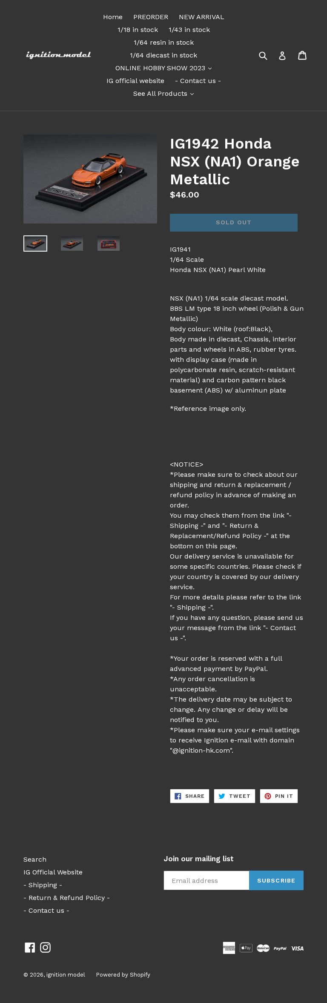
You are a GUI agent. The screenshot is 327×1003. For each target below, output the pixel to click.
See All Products (165, 93)
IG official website (135, 81)
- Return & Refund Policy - (66, 898)
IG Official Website (53, 872)
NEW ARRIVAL (201, 17)
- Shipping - (42, 885)
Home (113, 17)
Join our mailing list (199, 858)
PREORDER (150, 17)
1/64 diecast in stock (163, 55)
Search (34, 859)
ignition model (65, 974)
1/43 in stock (189, 30)
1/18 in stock (138, 30)
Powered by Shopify (123, 974)
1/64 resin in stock (164, 42)
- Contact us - (198, 81)
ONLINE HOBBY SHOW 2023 (165, 67)
